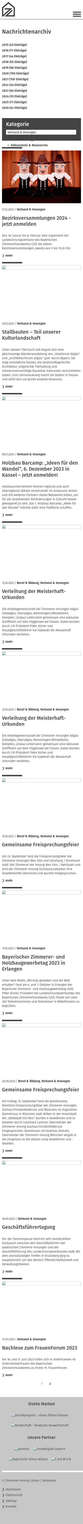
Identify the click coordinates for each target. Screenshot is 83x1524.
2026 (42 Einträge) (14, 108)
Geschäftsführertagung (28, 1227)
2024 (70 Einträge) (14, 96)
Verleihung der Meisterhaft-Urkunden (34, 594)
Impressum (13, 1489)
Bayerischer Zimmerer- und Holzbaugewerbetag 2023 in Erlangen (33, 963)
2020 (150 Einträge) (15, 73)
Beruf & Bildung (28, 583)
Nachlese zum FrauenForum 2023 (39, 1348)
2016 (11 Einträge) (14, 50)
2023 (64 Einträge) (14, 91)
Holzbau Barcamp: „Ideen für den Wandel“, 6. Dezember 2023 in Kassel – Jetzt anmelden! (40, 469)
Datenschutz (14, 1495)
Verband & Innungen (31, 209)
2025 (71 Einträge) (14, 102)
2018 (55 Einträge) (14, 62)
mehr (9, 255)
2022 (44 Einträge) (14, 85)
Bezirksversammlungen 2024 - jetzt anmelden (36, 221)
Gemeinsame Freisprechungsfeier (40, 845)
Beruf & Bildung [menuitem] (22, 139)
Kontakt (11, 1506)
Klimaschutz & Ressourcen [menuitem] (29, 145)
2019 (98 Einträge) (14, 68)
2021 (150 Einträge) (15, 79)
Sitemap (11, 1501)
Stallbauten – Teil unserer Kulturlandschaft (31, 335)
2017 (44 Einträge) (14, 56)
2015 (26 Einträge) (14, 45)
